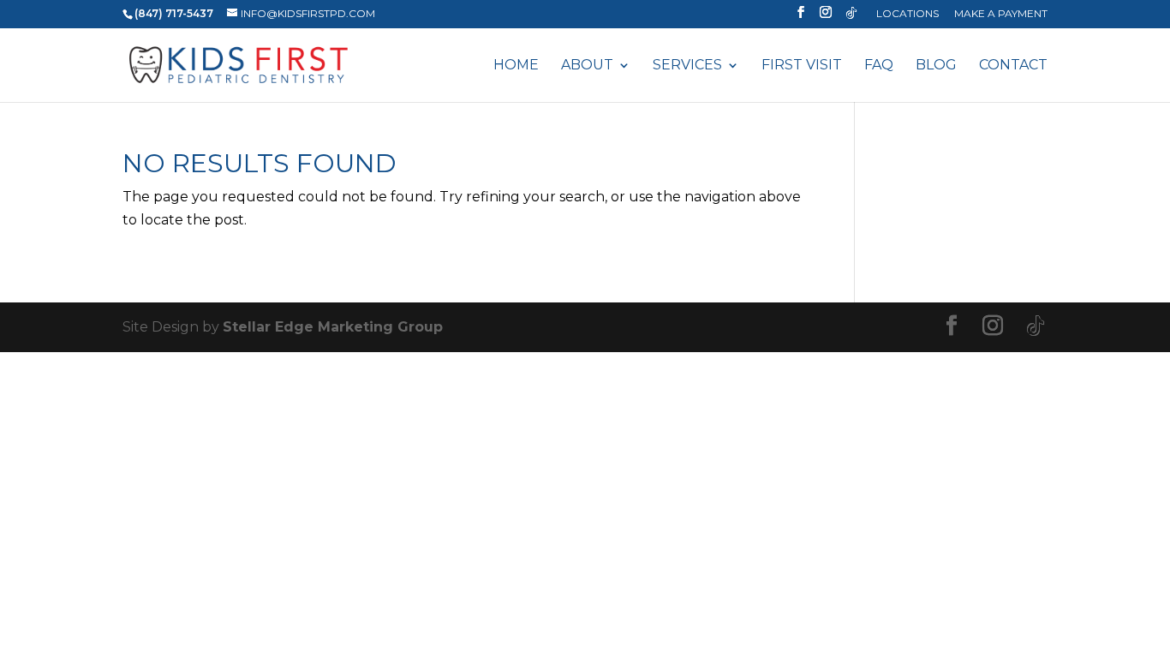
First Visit (801, 66)
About (587, 66)
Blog (936, 66)
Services (687, 66)
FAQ (878, 66)
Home (516, 66)
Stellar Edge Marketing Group (333, 327)
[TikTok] (851, 17)
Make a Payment (1001, 14)
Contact (1013, 66)
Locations (907, 14)
